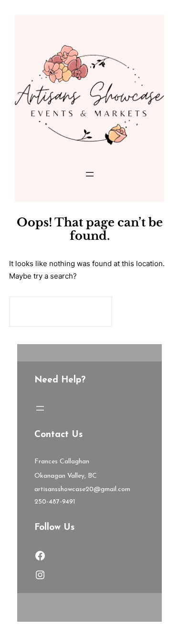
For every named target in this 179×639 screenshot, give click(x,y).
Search (143, 311)
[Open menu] (89, 174)
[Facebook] (40, 555)
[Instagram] (40, 575)
